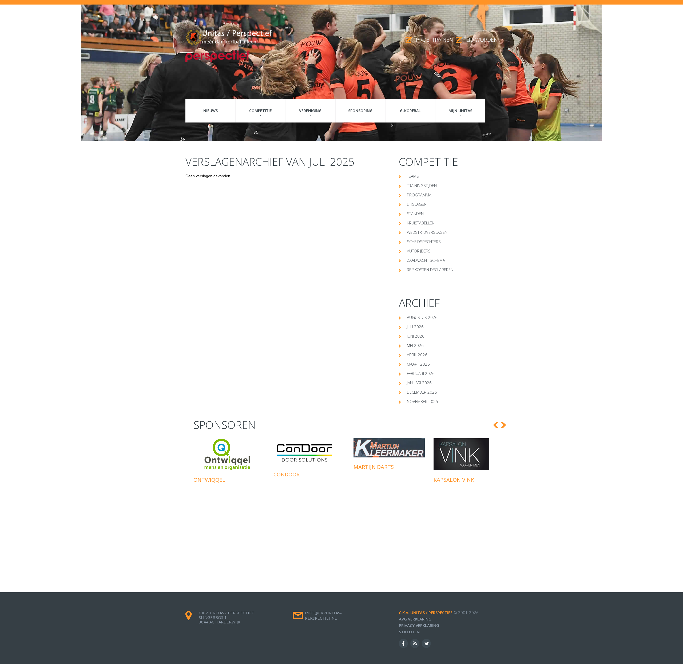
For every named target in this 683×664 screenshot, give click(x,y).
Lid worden (482, 39)
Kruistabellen (421, 223)
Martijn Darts (293, 467)
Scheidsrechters (424, 241)
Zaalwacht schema (426, 260)
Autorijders (419, 251)
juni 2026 (415, 336)
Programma (419, 194)
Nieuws (210, 110)
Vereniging (310, 110)
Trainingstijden (422, 185)
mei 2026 (415, 345)
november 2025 (422, 401)
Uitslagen (417, 204)
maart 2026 (418, 364)
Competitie (260, 110)
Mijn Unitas (460, 110)
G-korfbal (410, 110)
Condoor (206, 474)
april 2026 (417, 354)
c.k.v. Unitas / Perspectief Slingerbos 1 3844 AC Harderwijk (226, 617)
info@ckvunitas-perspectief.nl (323, 615)
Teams (413, 176)
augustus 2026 (422, 317)
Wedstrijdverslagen (427, 232)
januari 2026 (419, 382)
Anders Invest (453, 503)
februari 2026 (421, 373)
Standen (415, 213)
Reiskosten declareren (430, 269)
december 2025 (422, 392)
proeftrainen (434, 39)
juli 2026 (415, 326)
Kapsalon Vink (374, 479)
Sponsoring (360, 110)
